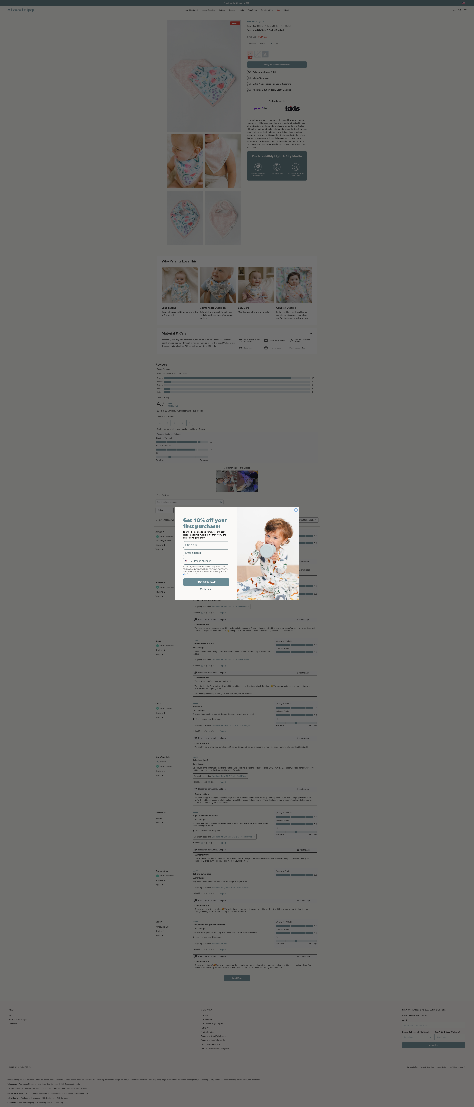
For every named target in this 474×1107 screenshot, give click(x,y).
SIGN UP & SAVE (206, 582)
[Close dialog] (296, 510)
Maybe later (206, 589)
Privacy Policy (223, 573)
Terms (184, 574)
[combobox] (188, 561)
